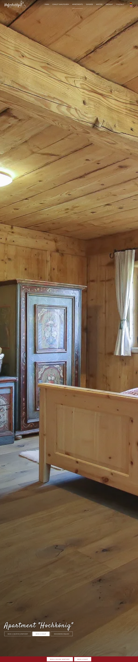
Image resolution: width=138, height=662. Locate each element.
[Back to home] (15, 4)
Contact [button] (120, 4)
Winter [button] (99, 4)
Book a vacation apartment (18, 634)
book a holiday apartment (60, 659)
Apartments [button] (77, 4)
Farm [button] (47, 4)
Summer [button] (89, 4)
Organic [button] (109, 4)
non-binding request (61, 634)
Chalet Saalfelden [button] (60, 4)
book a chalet (41, 634)
